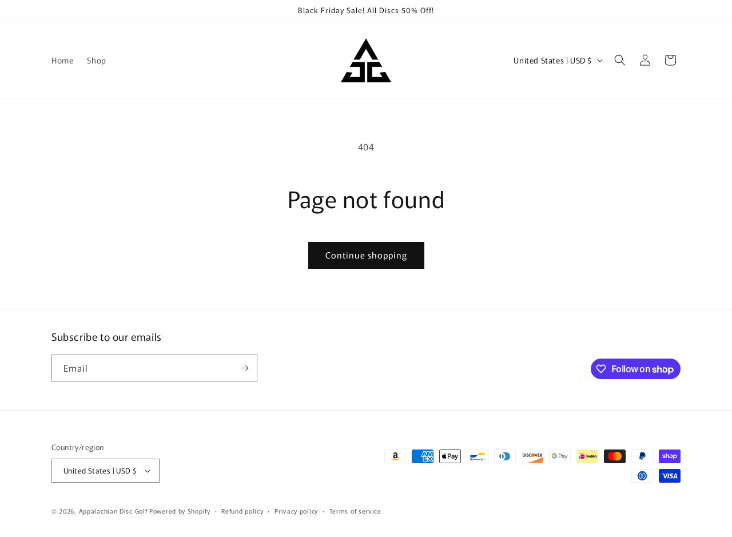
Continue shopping (366, 255)
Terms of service (355, 510)
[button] (619, 60)
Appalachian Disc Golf (113, 510)
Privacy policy (296, 510)
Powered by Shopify (179, 510)
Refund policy (242, 510)
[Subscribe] (244, 368)
